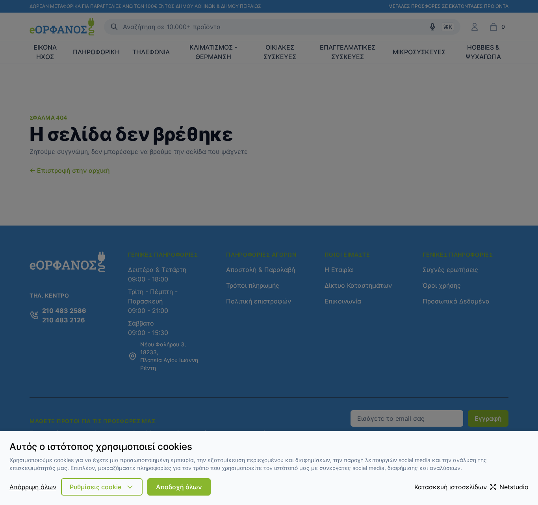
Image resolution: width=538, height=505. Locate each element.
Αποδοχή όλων (179, 487)
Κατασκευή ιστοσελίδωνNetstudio (471, 487)
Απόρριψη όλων (32, 487)
